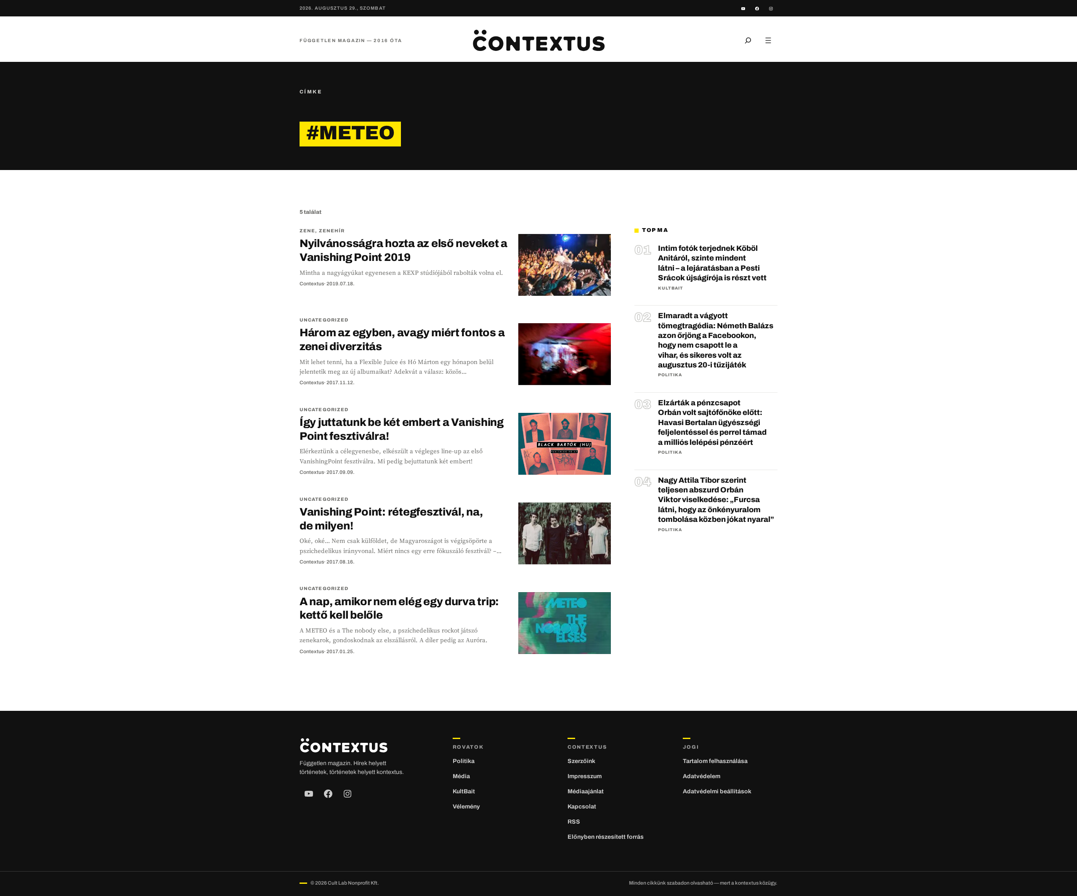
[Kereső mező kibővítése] (748, 40)
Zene (307, 230)
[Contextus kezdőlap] (538, 40)
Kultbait (670, 288)
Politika (670, 374)
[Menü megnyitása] (768, 40)
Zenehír (332, 230)
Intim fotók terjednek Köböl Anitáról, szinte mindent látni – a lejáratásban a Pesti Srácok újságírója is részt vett (712, 263)
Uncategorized (324, 319)
